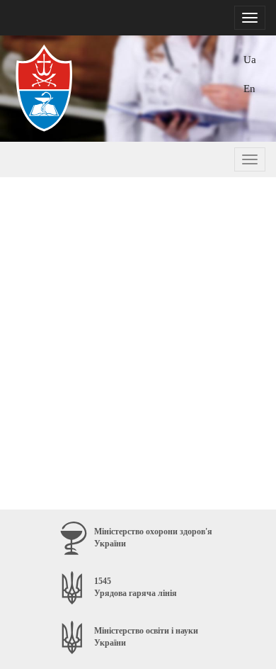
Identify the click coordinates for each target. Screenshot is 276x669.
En (249, 88)
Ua (249, 59)
